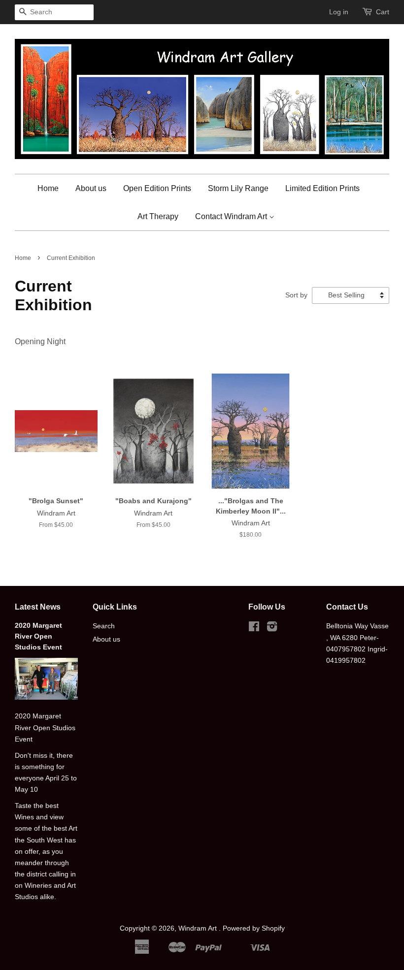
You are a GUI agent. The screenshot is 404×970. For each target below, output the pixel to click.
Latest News (38, 607)
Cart (382, 12)
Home (48, 188)
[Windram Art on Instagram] (272, 628)
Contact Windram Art (232, 216)
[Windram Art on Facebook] (254, 628)
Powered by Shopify (254, 928)
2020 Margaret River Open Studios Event (38, 636)
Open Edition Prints (157, 188)
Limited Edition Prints (322, 188)
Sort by (296, 295)
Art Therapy (157, 216)
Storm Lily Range (238, 188)
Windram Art (198, 928)
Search (104, 626)
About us (90, 188)
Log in (338, 12)
